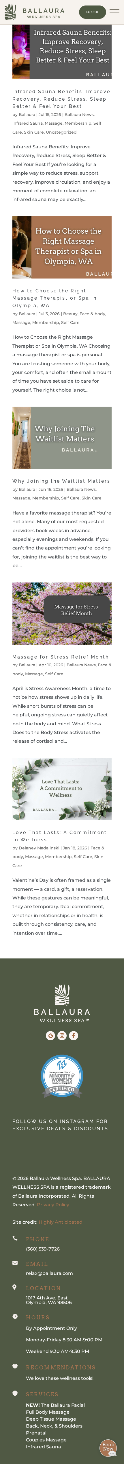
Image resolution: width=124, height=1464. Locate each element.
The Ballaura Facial (55, 1405)
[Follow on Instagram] (62, 1035)
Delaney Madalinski (39, 848)
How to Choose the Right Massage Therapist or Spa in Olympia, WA (54, 298)
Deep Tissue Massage (51, 1419)
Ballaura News (79, 114)
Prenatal (36, 1433)
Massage (54, 123)
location (43, 1288)
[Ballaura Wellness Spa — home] (34, 12)
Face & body (92, 313)
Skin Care (34, 132)
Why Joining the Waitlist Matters (61, 481)
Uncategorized (61, 132)
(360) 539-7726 (43, 1249)
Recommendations (61, 1368)
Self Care (70, 322)
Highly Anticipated (60, 1222)
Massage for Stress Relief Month (60, 657)
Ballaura (27, 114)
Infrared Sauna (27, 123)
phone (37, 1239)
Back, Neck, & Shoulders (54, 1426)
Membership (78, 123)
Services (42, 1394)
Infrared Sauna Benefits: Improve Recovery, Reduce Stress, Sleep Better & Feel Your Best (61, 99)
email (37, 1264)
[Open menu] (114, 12)
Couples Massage (46, 1440)
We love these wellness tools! (59, 1378)
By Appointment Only (51, 1328)
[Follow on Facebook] (73, 1035)
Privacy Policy (52, 1204)
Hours (38, 1317)
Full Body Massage (47, 1412)
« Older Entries (29, 954)
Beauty (70, 313)
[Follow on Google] (50, 1035)
